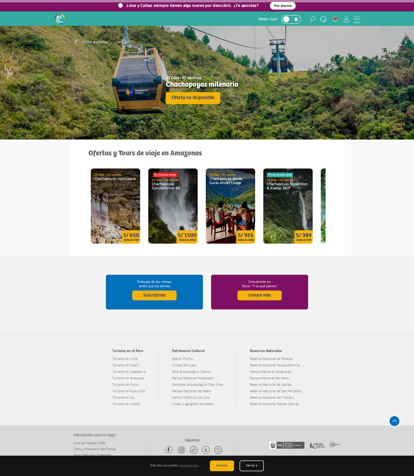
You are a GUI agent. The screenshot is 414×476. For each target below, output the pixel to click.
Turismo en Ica (123, 397)
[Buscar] (312, 19)
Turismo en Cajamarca (129, 372)
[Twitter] (206, 450)
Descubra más (189, 465)
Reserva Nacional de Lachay (271, 384)
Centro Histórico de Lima (191, 397)
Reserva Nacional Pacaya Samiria (274, 365)
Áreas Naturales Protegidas (93, 455)
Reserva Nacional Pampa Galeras (274, 404)
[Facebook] (169, 450)
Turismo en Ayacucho (128, 391)
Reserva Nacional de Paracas (271, 359)
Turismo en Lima (124, 359)
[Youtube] (218, 450)
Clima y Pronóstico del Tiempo (95, 449)
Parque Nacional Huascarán (192, 378)
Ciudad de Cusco (184, 365)
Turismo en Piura (125, 384)
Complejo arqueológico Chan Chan (198, 384)
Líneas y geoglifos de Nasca (192, 404)
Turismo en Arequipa (128, 378)
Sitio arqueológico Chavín (191, 372)
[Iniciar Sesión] (346, 19)
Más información (115, 206)
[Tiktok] (194, 450)
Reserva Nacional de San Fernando (276, 391)
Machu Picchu (182, 359)
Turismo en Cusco (125, 365)
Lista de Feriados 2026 (89, 443)
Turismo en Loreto (126, 404)
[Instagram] (181, 450)
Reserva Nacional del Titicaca (272, 397)
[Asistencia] (323, 19)
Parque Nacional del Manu (192, 391)
